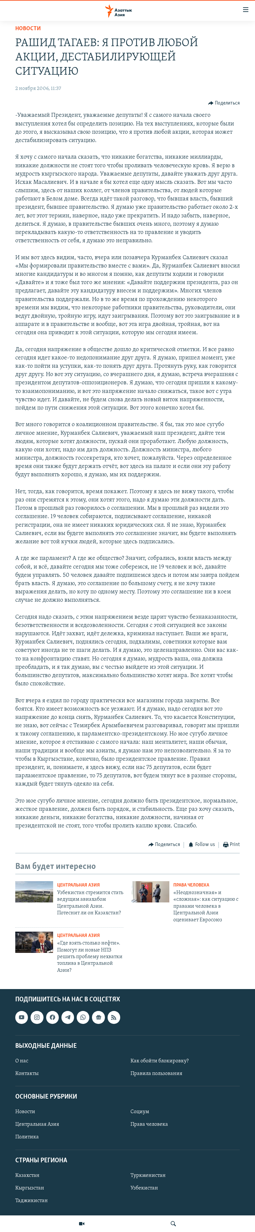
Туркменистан (148, 1175)
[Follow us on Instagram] (37, 1017)
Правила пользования (156, 1073)
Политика (27, 1137)
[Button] (224, 103)
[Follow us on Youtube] (21, 1017)
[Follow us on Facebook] (52, 1017)
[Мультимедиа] (82, 1223)
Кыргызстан (29, 1188)
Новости (28, 29)
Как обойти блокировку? (159, 1061)
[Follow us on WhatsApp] (83, 1017)
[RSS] (114, 1017)
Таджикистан (31, 1200)
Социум (139, 1112)
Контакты (27, 1073)
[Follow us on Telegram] (67, 1017)
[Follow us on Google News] (98, 1017)
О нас (21, 1061)
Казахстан (27, 1175)
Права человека (191, 885)
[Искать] (173, 1223)
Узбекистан (144, 1188)
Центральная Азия (78, 885)
